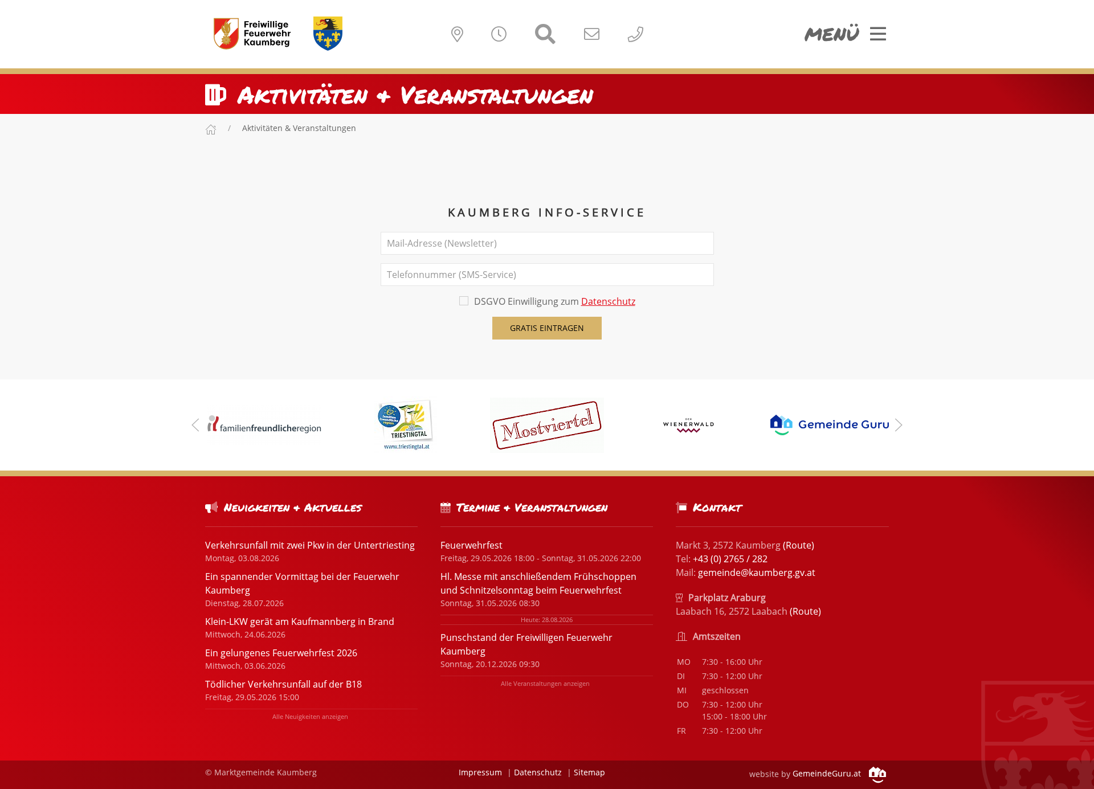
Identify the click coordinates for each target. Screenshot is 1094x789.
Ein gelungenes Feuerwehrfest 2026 (281, 653)
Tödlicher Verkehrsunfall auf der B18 (283, 684)
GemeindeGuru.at (828, 773)
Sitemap (589, 772)
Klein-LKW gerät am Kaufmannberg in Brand (299, 621)
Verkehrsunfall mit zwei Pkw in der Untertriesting (310, 545)
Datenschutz (608, 301)
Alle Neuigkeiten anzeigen (310, 716)
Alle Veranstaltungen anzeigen (545, 683)
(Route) (798, 545)
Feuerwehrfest (471, 545)
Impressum (480, 772)
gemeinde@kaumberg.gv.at (756, 572)
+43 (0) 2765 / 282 (730, 559)
